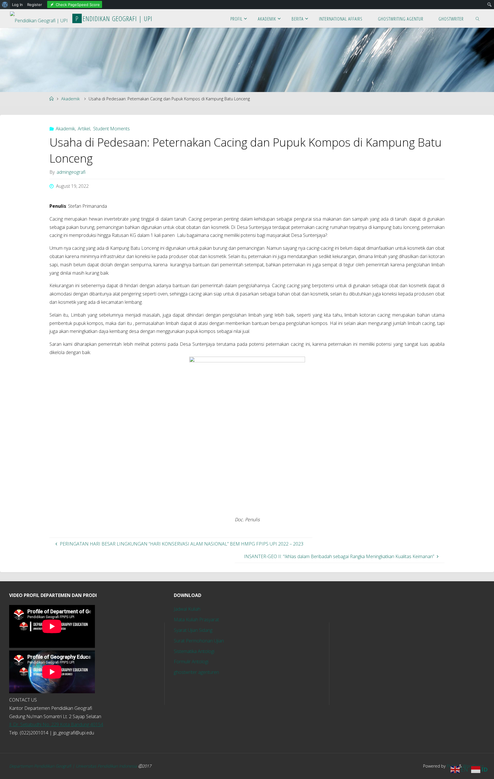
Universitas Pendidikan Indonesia (107, 766)
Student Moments (111, 128)
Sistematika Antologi (194, 651)
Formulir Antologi (191, 661)
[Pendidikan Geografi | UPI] (39, 18)
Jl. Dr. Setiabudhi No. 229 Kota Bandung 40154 (56, 724)
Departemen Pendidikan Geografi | (42, 766)
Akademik (70, 98)
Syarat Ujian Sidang (193, 630)
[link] (477, 18)
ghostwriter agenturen (196, 672)
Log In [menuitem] (17, 4)
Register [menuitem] (34, 4)
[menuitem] (5, 4)
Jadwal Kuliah (187, 609)
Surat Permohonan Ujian (199, 641)
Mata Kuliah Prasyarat (196, 619)
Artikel (84, 128)
